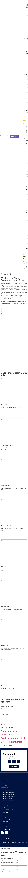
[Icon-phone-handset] (9, 761)
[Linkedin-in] (2, 832)
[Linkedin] (3, 415)
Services (25, 2)
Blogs (24, 118)
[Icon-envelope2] (14, 761)
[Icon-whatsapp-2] (18, 761)
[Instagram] (6, 832)
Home (24, 0)
